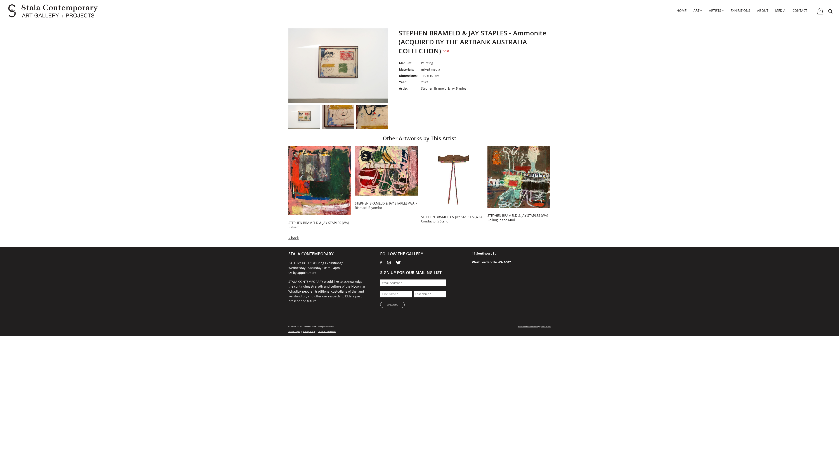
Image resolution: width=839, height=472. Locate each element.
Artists (715, 10)
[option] (338, 65)
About (762, 10)
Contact (799, 10)
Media (780, 10)
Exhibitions (740, 10)
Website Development (528, 326)
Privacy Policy (309, 331)
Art (696, 10)
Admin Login (294, 331)
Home (681, 10)
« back (293, 237)
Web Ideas (546, 326)
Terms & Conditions (327, 331)
